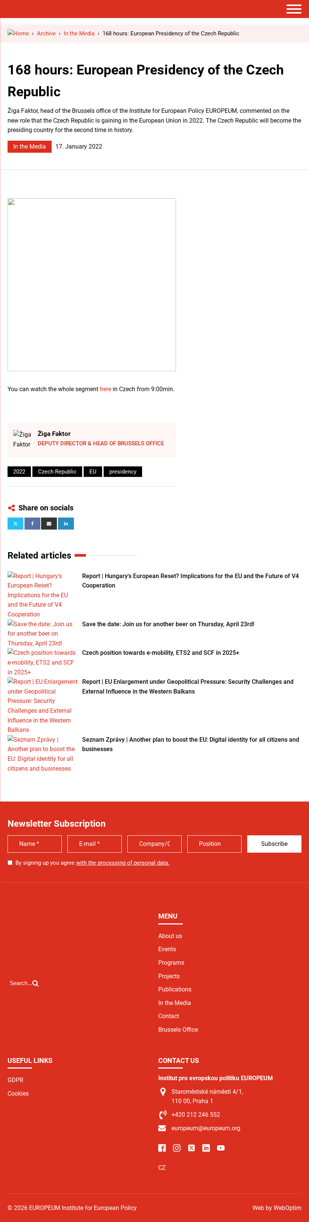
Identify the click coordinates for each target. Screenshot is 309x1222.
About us (170, 936)
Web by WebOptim (276, 1207)
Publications (174, 989)
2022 (19, 471)
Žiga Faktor (54, 433)
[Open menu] (293, 9)
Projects (169, 976)
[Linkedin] (66, 524)
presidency (122, 471)
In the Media (29, 146)
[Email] (49, 524)
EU (92, 471)
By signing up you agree (92, 862)
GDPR (15, 1080)
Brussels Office (178, 1029)
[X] (15, 524)
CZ (162, 1167)
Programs (171, 962)
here (105, 389)
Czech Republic (57, 471)
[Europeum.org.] (18, 33)
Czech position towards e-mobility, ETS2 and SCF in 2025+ (160, 652)
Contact (168, 1016)
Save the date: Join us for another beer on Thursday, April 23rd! (168, 624)
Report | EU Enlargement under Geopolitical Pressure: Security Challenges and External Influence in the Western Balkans (188, 686)
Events (167, 949)
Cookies (18, 1093)
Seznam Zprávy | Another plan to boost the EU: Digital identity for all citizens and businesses (190, 744)
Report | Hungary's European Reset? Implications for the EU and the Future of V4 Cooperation (190, 580)
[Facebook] (32, 524)
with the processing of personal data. (123, 862)
